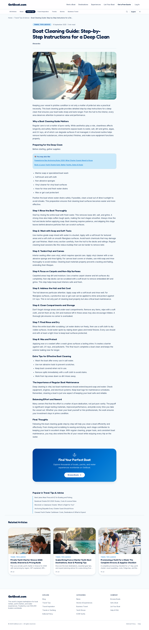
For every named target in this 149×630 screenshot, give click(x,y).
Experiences (96, 4)
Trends (54, 11)
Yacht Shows (81, 610)
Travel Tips (30, 11)
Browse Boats (73, 475)
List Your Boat (109, 4)
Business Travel (73, 11)
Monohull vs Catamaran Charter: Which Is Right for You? (54, 505)
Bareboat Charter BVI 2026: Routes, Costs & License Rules (55, 501)
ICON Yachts (80, 614)
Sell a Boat (114, 603)
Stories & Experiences (84, 603)
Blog (44, 599)
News (21, 11)
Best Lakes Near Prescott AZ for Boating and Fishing (53, 497)
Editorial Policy (47, 614)
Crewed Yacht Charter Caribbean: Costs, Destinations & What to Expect (60, 512)
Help (139, 624)
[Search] (127, 11)
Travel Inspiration (43, 11)
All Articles (12, 11)
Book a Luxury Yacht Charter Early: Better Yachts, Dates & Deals (58, 165)
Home (10, 18)
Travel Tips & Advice (21, 18)
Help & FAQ (114, 610)
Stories (62, 11)
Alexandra (36, 43)
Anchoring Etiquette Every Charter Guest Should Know (54, 508)
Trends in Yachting (49, 610)
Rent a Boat (71, 4)
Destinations (83, 4)
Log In (137, 4)
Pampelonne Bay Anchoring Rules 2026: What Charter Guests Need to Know (63, 160)
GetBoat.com (17, 4)
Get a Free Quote (124, 4)
